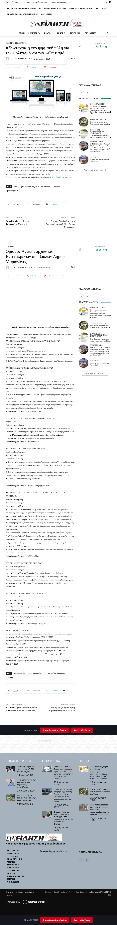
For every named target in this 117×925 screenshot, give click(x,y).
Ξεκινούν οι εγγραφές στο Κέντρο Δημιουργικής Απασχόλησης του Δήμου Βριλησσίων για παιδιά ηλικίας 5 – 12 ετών (100, 110)
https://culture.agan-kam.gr (62, 177)
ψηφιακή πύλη (12, 191)
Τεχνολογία (20, 43)
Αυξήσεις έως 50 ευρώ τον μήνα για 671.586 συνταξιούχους (26, 769)
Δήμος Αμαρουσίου (98, 119)
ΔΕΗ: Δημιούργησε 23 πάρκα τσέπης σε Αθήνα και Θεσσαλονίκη (27, 797)
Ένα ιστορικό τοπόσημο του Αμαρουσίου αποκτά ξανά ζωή (100, 123)
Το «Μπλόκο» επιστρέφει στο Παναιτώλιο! (100, 160)
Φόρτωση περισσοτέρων (94, 170)
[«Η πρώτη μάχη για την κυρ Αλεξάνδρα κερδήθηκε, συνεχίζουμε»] (10, 782)
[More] (63, 67)
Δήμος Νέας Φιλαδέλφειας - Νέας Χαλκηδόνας (98, 131)
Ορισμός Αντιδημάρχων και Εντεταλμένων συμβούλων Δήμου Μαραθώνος (60, 224)
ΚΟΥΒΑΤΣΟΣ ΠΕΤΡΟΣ (23, 59)
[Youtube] (109, 2)
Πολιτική (10, 43)
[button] (108, 33)
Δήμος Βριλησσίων (97, 104)
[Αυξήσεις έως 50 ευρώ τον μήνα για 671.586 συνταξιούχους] (10, 769)
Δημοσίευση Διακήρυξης (55, 920)
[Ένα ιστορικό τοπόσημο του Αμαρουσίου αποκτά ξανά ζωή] (83, 122)
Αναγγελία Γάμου (81, 920)
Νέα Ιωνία (94, 157)
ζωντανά (56, 187)
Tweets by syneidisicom (54, 851)
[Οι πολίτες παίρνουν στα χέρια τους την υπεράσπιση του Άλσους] (83, 134)
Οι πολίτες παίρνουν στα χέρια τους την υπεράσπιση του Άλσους (100, 136)
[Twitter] (106, 2)
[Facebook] (103, 2)
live (15, 187)
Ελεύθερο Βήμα (96, 141)
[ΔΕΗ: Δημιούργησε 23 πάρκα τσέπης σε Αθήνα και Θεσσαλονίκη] (10, 797)
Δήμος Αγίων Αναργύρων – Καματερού (35, 187)
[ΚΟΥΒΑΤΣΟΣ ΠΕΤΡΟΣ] (8, 59)
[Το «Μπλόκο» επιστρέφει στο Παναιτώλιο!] (83, 159)
